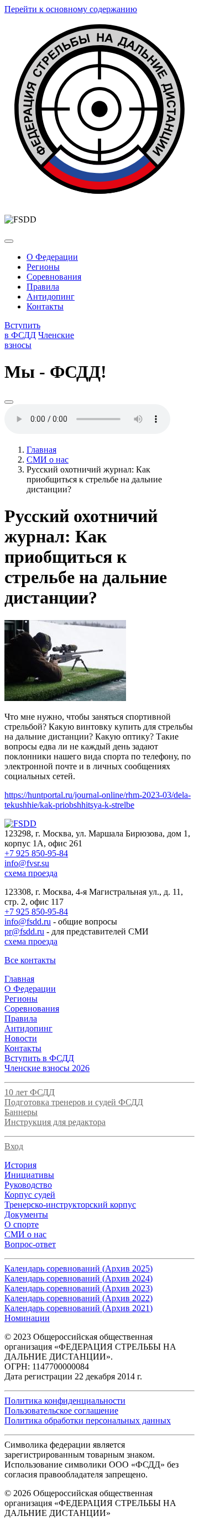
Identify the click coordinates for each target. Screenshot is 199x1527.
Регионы (43, 266)
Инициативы (29, 1175)
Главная (41, 449)
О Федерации (52, 257)
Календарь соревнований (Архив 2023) (78, 1288)
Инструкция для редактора (55, 1122)
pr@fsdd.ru (24, 931)
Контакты (45, 306)
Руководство (28, 1184)
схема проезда (30, 873)
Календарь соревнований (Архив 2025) (78, 1268)
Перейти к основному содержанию (70, 9)
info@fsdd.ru (27, 921)
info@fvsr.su (26, 863)
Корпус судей (29, 1194)
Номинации (27, 1318)
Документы (26, 1214)
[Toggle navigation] (8, 241)
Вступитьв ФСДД (22, 330)
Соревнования (54, 276)
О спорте (21, 1224)
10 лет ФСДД (29, 1092)
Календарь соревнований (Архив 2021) (78, 1308)
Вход (13, 1146)
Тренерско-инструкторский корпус (70, 1204)
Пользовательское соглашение (61, 1410)
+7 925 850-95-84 (36, 853)
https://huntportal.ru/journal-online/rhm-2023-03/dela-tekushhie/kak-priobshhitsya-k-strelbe (97, 799)
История (20, 1165)
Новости (20, 1038)
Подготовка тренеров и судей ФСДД (73, 1102)
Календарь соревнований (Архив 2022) (78, 1298)
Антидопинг (51, 296)
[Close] (8, 402)
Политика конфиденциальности (64, 1400)
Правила (43, 286)
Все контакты (30, 960)
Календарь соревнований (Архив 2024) (78, 1278)
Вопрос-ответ (30, 1244)
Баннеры (21, 1112)
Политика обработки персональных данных (87, 1420)
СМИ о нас (48, 459)
